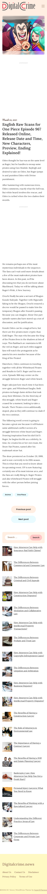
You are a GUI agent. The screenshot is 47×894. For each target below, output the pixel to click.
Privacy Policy (9, 876)
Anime (8, 494)
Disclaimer (33, 872)
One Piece (21, 494)
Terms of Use (25, 876)
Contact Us (19, 872)
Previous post (23, 509)
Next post (23, 519)
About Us (6, 872)
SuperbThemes (40, 890)
